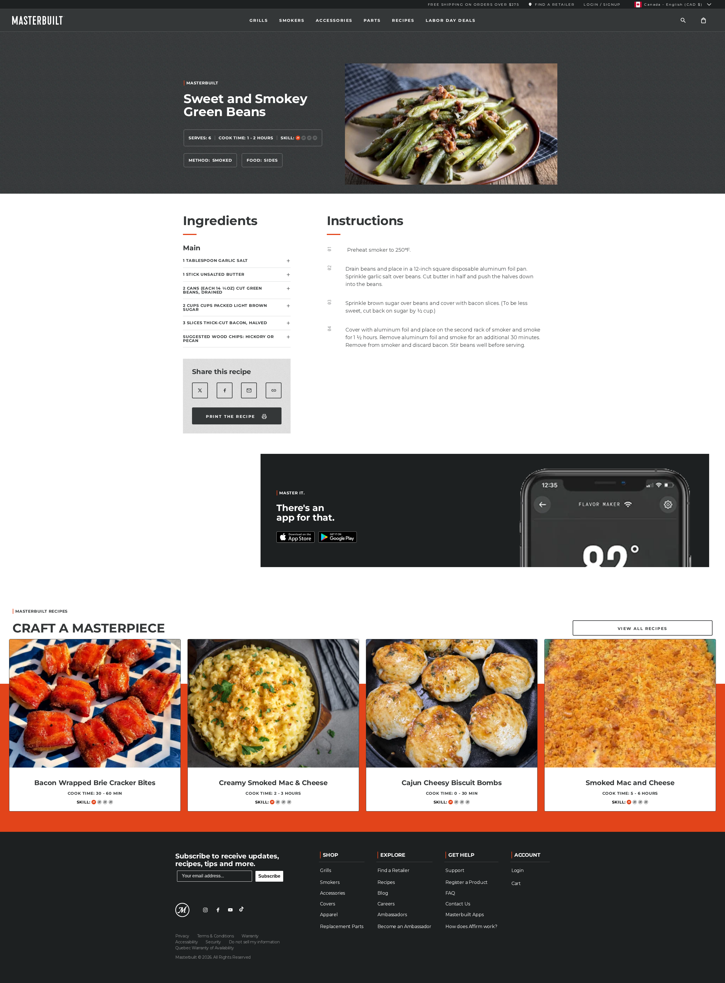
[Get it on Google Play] (295, 537)
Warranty (250, 936)
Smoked (222, 160)
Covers (327, 904)
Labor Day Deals (450, 20)
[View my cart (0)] (703, 20)
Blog (383, 893)
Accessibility (187, 941)
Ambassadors (392, 914)
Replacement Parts (341, 926)
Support (454, 870)
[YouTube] (230, 910)
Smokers (291, 20)
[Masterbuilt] (43, 20)
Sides (271, 160)
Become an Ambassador (404, 926)
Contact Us (457, 904)
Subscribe (269, 876)
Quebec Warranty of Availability (204, 947)
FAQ (450, 893)
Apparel (329, 914)
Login (517, 870)
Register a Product (466, 882)
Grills (259, 20)
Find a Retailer (394, 870)
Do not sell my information (254, 941)
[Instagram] (205, 910)
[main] (362, 429)
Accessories (334, 20)
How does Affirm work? (471, 926)
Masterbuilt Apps (464, 914)
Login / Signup (602, 4)
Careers (386, 904)
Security (214, 941)
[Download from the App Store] (337, 537)
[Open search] (683, 20)
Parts (372, 20)
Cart (516, 883)
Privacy (182, 936)
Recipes (403, 20)
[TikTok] (242, 910)
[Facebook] (217, 910)
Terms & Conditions (216, 936)
